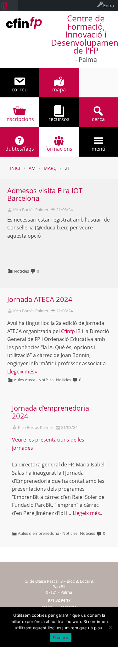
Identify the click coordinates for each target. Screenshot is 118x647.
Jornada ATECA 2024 (39, 299)
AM (32, 168)
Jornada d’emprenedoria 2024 (50, 411)
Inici (15, 168)
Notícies (21, 271)
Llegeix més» (22, 371)
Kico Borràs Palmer (30, 210)
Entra (108, 5)
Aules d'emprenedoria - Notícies (47, 533)
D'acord (60, 637)
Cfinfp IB (71, 331)
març (50, 168)
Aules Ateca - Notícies (33, 380)
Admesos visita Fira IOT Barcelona (44, 194)
